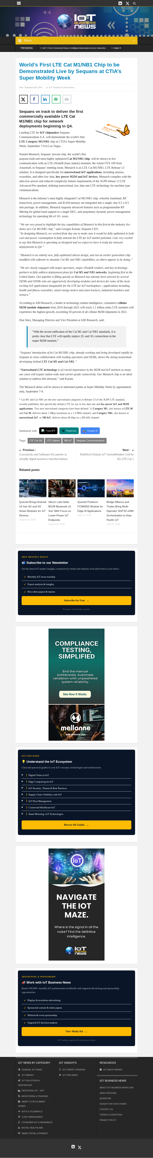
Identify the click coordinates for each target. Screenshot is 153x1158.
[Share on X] (23, 99)
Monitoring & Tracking (35, 1096)
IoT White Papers (112, 1070)
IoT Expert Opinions (74, 1070)
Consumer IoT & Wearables (37, 1122)
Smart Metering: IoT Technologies (44, 814)
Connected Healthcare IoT (40, 807)
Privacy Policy (108, 1120)
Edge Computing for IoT (39, 781)
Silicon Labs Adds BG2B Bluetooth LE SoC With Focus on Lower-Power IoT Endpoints (59, 510)
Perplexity (71, 430)
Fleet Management (32, 1117)
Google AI (92, 430)
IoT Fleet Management (38, 801)
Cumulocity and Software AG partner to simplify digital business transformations (43, 454)
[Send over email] (56, 99)
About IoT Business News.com (116, 1087)
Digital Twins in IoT (37, 775)
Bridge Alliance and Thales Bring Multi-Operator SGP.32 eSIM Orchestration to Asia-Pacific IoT (120, 510)
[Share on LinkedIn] (45, 99)
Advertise (105, 1098)
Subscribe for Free (76, 600)
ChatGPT (50, 430)
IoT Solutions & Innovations (61, 87)
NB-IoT (68, 440)
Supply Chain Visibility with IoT (44, 794)
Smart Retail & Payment (35, 1133)
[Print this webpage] (67, 99)
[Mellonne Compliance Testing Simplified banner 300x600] (76, 684)
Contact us (106, 1109)
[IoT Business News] (76, 21)
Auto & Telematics (32, 1111)
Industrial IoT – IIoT (33, 1090)
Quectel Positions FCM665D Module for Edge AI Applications (90, 506)
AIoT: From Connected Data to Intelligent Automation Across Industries (58, 48)
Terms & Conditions (111, 1115)
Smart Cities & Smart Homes (31, 1103)
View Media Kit (76, 1031)
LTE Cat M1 (35, 440)
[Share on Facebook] (34, 99)
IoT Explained (70, 1075)
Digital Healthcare (32, 1128)
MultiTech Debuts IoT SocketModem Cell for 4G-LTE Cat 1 (107, 454)
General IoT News (32, 1070)
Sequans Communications (90, 440)
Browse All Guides (76, 824)
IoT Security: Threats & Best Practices (46, 788)
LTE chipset (53, 440)
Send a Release (108, 1093)
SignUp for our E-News (113, 1104)
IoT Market (28, 1075)
